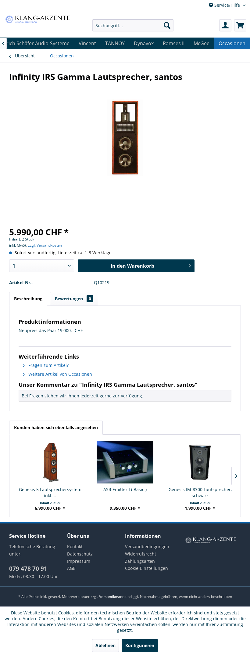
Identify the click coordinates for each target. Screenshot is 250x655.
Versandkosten (111, 596)
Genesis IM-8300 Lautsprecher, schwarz (200, 492)
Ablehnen (105, 645)
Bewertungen (73, 299)
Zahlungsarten (140, 561)
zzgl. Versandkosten (45, 245)
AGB (71, 568)
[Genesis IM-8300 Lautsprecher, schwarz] (200, 462)
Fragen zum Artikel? (48, 365)
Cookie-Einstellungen (146, 568)
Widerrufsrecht (140, 554)
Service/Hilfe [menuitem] (227, 5)
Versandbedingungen (147, 546)
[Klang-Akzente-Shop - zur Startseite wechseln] (37, 19)
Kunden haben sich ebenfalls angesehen (56, 427)
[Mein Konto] (225, 25)
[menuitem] (133, 25)
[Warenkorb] (240, 25)
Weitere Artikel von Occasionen (59, 374)
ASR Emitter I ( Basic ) (125, 489)
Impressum (78, 561)
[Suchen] (167, 25)
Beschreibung (28, 299)
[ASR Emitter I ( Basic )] (125, 462)
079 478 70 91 (28, 569)
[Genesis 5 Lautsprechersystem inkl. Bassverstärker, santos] (50, 462)
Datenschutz (80, 554)
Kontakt (75, 546)
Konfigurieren (139, 645)
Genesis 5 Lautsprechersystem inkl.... (50, 492)
